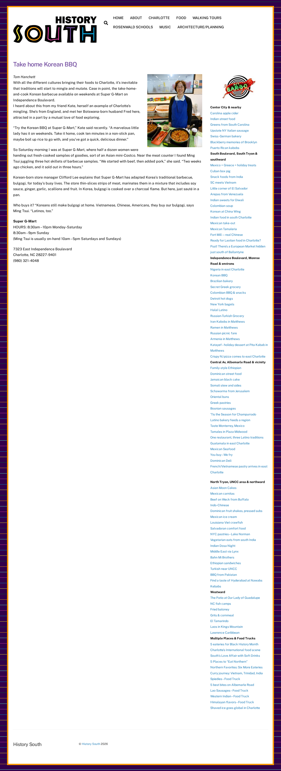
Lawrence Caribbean (225, 632)
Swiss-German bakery (225, 136)
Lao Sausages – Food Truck (229, 690)
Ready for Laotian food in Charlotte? (235, 240)
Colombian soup (221, 206)
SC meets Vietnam (223, 182)
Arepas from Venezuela (226, 194)
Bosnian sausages (223, 408)
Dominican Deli (220, 460)
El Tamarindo (219, 621)
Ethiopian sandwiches (225, 563)
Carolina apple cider (224, 113)
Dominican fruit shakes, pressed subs (236, 511)
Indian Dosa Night (222, 545)
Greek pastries (220, 402)
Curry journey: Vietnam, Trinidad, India (236, 673)
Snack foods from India (226, 177)
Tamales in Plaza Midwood (228, 431)
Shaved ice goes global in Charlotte (235, 708)
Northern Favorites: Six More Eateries (236, 667)
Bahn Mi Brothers (222, 557)
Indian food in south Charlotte (231, 217)
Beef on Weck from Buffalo (229, 499)
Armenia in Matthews (225, 339)
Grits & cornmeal (222, 615)
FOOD (181, 18)
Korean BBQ (218, 275)
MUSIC (165, 27)
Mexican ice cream (223, 517)
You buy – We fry (221, 454)
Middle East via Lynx (224, 551)
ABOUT (136, 18)
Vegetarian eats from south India (233, 540)
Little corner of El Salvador (229, 188)
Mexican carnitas (222, 493)
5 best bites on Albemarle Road (232, 685)
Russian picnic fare (223, 333)
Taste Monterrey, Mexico (227, 426)
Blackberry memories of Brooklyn (233, 142)
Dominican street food (225, 374)
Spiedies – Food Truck (225, 679)
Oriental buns (219, 397)
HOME (118, 18)
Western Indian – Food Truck (229, 696)
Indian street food (222, 119)
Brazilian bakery (221, 281)
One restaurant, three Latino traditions (236, 437)
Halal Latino (218, 310)
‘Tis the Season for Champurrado (233, 414)
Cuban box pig (220, 171)
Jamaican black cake (225, 379)
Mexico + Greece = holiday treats (233, 165)
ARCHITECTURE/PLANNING (200, 27)
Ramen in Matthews (224, 327)
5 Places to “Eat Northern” (229, 661)
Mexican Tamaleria (223, 229)
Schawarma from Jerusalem (230, 391)
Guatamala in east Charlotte (230, 443)
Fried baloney (219, 609)
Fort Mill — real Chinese (226, 234)
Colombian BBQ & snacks (228, 292)
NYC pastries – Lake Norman (230, 534)
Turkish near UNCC (223, 569)
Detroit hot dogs (221, 298)
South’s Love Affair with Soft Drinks (235, 655)
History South (91, 744)
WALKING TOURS (207, 18)
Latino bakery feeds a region (230, 420)
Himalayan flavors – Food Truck (232, 702)
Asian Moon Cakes (223, 488)
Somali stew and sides (225, 385)
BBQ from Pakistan (223, 574)
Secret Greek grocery (225, 287)
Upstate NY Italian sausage (229, 130)
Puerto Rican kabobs (224, 148)
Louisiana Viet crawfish (226, 522)
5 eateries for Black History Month (234, 644)
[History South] (55, 40)
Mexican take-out (222, 223)
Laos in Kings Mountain (226, 626)
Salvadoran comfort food (228, 528)
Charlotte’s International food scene (235, 650)
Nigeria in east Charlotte (227, 269)
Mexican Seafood (222, 449)
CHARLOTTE (159, 18)
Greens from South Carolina (229, 124)
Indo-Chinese (219, 505)
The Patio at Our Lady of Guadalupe (235, 597)
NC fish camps (220, 603)
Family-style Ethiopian (225, 368)
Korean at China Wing (225, 211)
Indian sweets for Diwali (227, 200)
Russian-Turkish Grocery (227, 316)
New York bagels (222, 304)
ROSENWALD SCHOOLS (133, 27)
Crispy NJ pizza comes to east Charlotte (237, 356)
